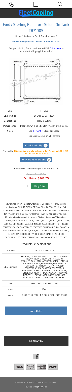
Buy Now (39, 186)
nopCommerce (41, 387)
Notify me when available (34, 159)
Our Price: (30, 178)
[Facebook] (36, 356)
